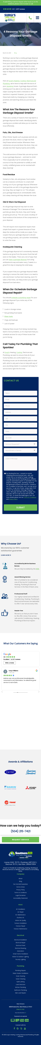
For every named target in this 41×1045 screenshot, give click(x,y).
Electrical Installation (20, 940)
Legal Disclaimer (20, 895)
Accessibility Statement (20, 898)
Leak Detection (20, 984)
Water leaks (8, 316)
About (20, 878)
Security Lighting (20, 959)
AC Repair (21, 912)
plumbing (10, 86)
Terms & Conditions (30, 497)
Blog (15, 53)
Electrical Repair (20, 942)
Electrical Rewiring (20, 948)
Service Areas (20, 887)
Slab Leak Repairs (20, 993)
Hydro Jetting (20, 982)
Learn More (5, 555)
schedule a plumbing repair (21, 298)
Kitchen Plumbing (20, 987)
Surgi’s (7, 352)
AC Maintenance (20, 915)
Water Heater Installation (20, 973)
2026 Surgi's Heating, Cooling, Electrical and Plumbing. (18, 1035)
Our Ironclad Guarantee (20, 884)
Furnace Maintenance (20, 929)
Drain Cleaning (20, 976)
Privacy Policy (13, 499)
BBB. (37, 569)
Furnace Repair (20, 926)
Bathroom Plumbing (20, 990)
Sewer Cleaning (20, 979)
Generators (20, 951)
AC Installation (20, 909)
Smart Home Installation (20, 954)
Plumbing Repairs (20, 970)
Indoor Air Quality (20, 920)
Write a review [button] (9, 663)
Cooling (19, 352)
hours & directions (20, 1012)
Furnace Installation (20, 923)
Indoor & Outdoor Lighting (20, 957)
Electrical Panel (20, 945)
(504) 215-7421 (20, 831)
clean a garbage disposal (18, 260)
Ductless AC (20, 917)
